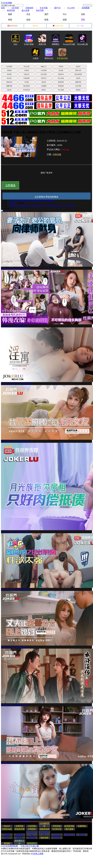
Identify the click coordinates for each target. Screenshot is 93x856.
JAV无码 (15, 8)
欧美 (46, 19)
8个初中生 (57, 829)
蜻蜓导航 (78, 82)
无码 (83, 14)
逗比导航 (44, 74)
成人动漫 (25, 10)
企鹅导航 (19, 826)
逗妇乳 (78, 78)
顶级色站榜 (44, 829)
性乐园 (61, 70)
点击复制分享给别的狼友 (46, 197)
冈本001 (43, 78)
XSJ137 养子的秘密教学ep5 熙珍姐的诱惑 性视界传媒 (31, 201)
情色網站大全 (19, 842)
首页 (3, 8)
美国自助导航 (32, 833)
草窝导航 (19, 835)
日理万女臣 (7, 829)
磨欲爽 (19, 838)
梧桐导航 (61, 82)
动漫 (65, 19)
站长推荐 (9, 66)
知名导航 (40, 10)
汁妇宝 (7, 838)
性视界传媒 (12, 126)
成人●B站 (61, 78)
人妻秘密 (44, 86)
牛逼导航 (44, 70)
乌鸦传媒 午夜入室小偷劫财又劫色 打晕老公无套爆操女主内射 (45, 126)
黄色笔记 (9, 82)
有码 (10, 19)
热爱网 (7, 835)
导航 (83, 19)
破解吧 (82, 835)
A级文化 (26, 74)
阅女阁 (44, 82)
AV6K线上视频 (37, 854)
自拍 (28, 19)
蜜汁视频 (69, 829)
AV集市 (61, 66)
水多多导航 (58, 26)
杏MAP (35, 26)
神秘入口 (44, 66)
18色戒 (26, 70)
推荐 (10, 14)
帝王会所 (26, 66)
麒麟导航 (9, 86)
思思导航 (57, 826)
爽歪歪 (78, 90)
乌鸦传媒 (56, 154)
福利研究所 (13, 26)
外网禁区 (32, 829)
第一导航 (80, 26)
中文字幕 (44, 8)
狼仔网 (9, 74)
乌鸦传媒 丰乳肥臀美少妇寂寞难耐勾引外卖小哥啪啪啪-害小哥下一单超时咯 (41, 206)
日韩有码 (29, 8)
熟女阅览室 (78, 74)
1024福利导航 (44, 824)
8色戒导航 (26, 86)
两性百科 (78, 70)
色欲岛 (78, 66)
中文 (28, 14)
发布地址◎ (32, 843)
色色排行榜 (19, 829)
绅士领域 (61, 90)
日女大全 (57, 835)
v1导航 (26, 82)
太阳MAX (61, 74)
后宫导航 (78, 86)
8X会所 (9, 78)
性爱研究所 (69, 835)
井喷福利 (61, 86)
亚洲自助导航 (44, 833)
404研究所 (26, 90)
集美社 (44, 90)
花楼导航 (32, 838)
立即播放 (10, 185)
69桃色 (9, 70)
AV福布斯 (26, 78)
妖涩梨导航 (69, 826)
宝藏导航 (82, 826)
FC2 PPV (71, 8)
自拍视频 (85, 8)
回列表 (13, 203)
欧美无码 (11, 10)
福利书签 (44, 838)
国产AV (57, 8)
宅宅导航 (57, 838)
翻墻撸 (7, 843)
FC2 (64, 14)
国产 (46, 14)
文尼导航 (32, 826)
